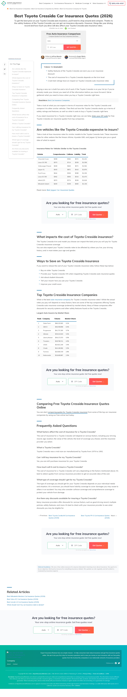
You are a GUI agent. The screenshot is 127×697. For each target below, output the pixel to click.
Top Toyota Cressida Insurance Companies (19, 94)
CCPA (107, 673)
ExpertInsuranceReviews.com (41, 673)
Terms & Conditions (98, 673)
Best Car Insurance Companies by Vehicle (45, 9)
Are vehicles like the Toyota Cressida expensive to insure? (21, 71)
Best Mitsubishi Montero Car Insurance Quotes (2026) (26, 596)
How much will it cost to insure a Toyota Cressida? (21, 135)
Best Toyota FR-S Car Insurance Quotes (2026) (95, 517)
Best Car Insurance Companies (20, 9)
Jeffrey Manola (57, 56)
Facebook (116, 663)
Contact (15, 664)
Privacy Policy (87, 673)
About (9, 664)
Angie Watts (81, 56)
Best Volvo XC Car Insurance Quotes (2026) (22, 599)
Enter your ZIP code (100, 116)
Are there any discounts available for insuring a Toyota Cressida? (20, 151)
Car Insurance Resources (63, 3)
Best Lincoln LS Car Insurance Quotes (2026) (23, 602)
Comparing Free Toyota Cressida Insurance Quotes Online (21, 102)
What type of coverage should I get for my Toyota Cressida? (21, 142)
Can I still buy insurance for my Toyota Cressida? (21, 128)
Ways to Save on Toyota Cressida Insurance (21, 88)
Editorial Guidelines (44, 567)
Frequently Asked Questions (18, 109)
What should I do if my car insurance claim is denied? (25, 605)
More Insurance (98, 3)
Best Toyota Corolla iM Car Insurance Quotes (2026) (62, 517)
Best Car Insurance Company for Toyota (73, 9)
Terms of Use (77, 51)
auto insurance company (61, 299)
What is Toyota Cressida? (21, 124)
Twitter (119, 663)
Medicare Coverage (82, 3)
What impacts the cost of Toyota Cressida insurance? (21, 80)
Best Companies (45, 3)
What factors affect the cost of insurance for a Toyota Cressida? (20, 117)
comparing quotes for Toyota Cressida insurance (67, 412)
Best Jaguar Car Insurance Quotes (60, 190)
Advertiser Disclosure (14, 58)
